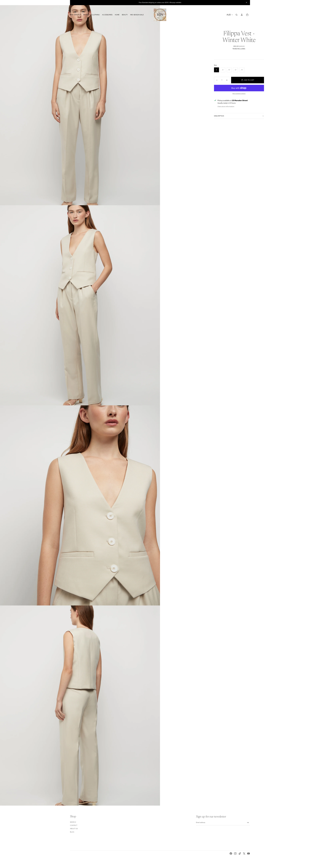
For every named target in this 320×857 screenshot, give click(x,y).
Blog (72, 832)
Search (73, 822)
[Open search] (236, 15)
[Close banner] (246, 2)
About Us (74, 829)
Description (219, 116)
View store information (226, 106)
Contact (73, 825)
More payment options (239, 93)
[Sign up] (248, 822)
